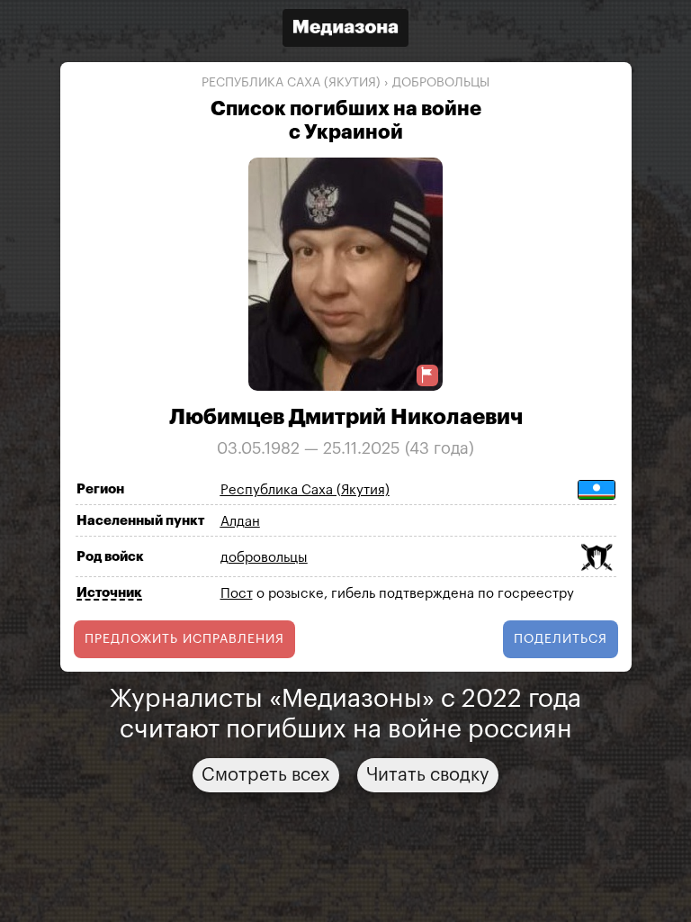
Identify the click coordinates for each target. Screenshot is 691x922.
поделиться (560, 639)
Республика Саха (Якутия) (291, 83)
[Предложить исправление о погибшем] (427, 375)
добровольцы (440, 83)
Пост (236, 594)
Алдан (240, 522)
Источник (109, 593)
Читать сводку (427, 775)
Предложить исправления (184, 639)
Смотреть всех (266, 775)
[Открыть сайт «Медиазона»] (345, 30)
